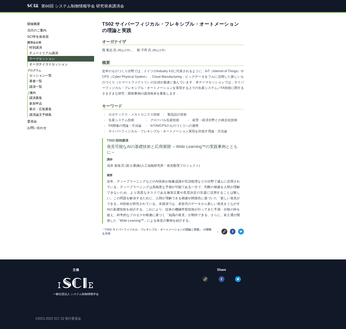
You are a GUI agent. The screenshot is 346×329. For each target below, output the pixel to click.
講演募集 (35, 98)
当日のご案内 (36, 30)
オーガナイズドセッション (48, 64)
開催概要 (33, 24)
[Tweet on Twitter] (241, 231)
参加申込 (35, 103)
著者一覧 (35, 81)
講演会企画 (34, 42)
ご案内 (31, 92)
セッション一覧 (40, 75)
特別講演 (35, 47)
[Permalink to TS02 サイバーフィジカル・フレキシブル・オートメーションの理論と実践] (224, 231)
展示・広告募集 (40, 109)
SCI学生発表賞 (38, 36)
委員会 (32, 121)
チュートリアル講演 (43, 53)
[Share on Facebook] (233, 231)
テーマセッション (42, 58)
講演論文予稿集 (40, 114)
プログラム (34, 70)
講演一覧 (35, 86)
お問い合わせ (36, 128)
